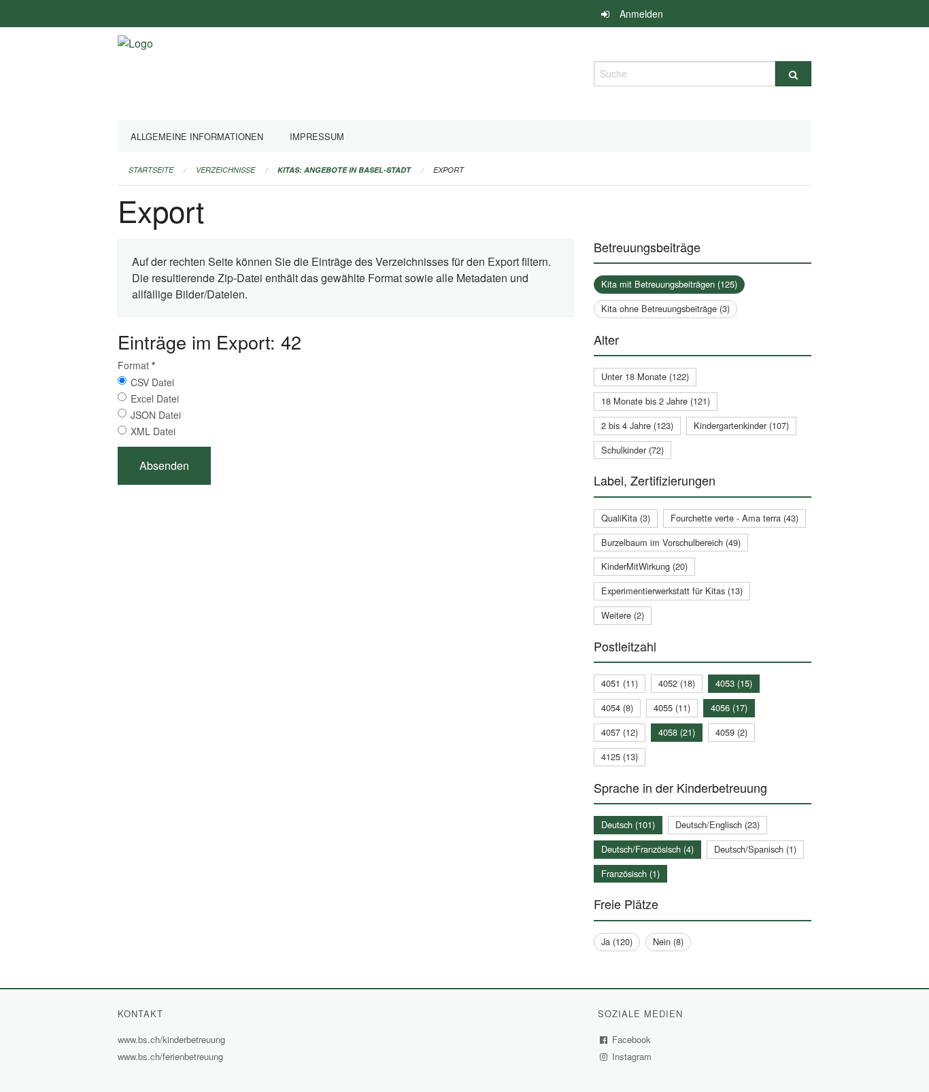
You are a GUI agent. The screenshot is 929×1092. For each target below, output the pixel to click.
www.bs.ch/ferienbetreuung (172, 1056)
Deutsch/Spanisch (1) (755, 848)
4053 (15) (733, 683)
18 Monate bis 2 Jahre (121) (655, 400)
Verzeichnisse (225, 170)
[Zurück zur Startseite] (135, 72)
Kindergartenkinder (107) (741, 425)
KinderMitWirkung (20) (644, 566)
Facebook (631, 1039)
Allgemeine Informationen (197, 136)
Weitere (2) (622, 615)
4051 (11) (619, 683)
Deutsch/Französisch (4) (647, 848)
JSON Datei (156, 415)
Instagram (632, 1056)
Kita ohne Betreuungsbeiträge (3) (665, 308)
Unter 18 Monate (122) (645, 376)
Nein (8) (668, 941)
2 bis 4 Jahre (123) (637, 425)
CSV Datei (152, 382)
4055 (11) (672, 707)
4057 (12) (619, 732)
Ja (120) (616, 941)
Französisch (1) (630, 873)
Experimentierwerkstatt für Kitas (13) (672, 590)
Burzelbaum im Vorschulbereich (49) (671, 542)
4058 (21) (676, 732)
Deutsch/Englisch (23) (717, 824)
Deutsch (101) (628, 824)
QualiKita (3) (625, 517)
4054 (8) (617, 707)
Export (448, 170)
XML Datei (153, 431)
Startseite (151, 170)
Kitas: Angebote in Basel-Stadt (344, 170)
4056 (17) (729, 707)
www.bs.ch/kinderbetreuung (173, 1039)
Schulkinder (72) (632, 449)
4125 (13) (619, 756)
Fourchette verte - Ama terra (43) (734, 517)
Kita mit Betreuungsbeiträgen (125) (669, 283)
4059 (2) (731, 732)
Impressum (317, 136)
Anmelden (641, 13)
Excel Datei (155, 398)
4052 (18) (676, 683)
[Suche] (793, 73)
